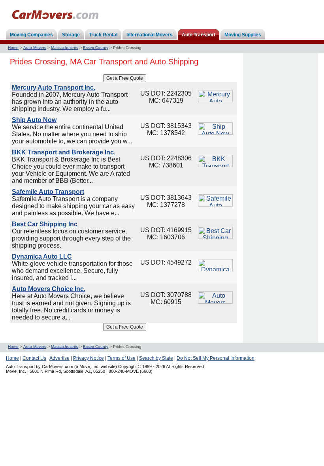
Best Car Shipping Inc (44, 224)
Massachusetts (64, 47)
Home (13, 47)
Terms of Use (121, 358)
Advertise (59, 358)
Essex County (95, 47)
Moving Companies (31, 35)
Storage (71, 35)
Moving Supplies (242, 35)
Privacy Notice (88, 358)
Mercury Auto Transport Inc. (53, 87)
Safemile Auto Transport (48, 191)
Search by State (156, 358)
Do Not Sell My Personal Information (215, 358)
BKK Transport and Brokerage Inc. (63, 152)
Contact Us (34, 358)
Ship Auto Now (34, 119)
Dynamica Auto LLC (42, 256)
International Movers (149, 35)
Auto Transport (198, 35)
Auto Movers (34, 47)
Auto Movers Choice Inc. (48, 289)
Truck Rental (103, 35)
